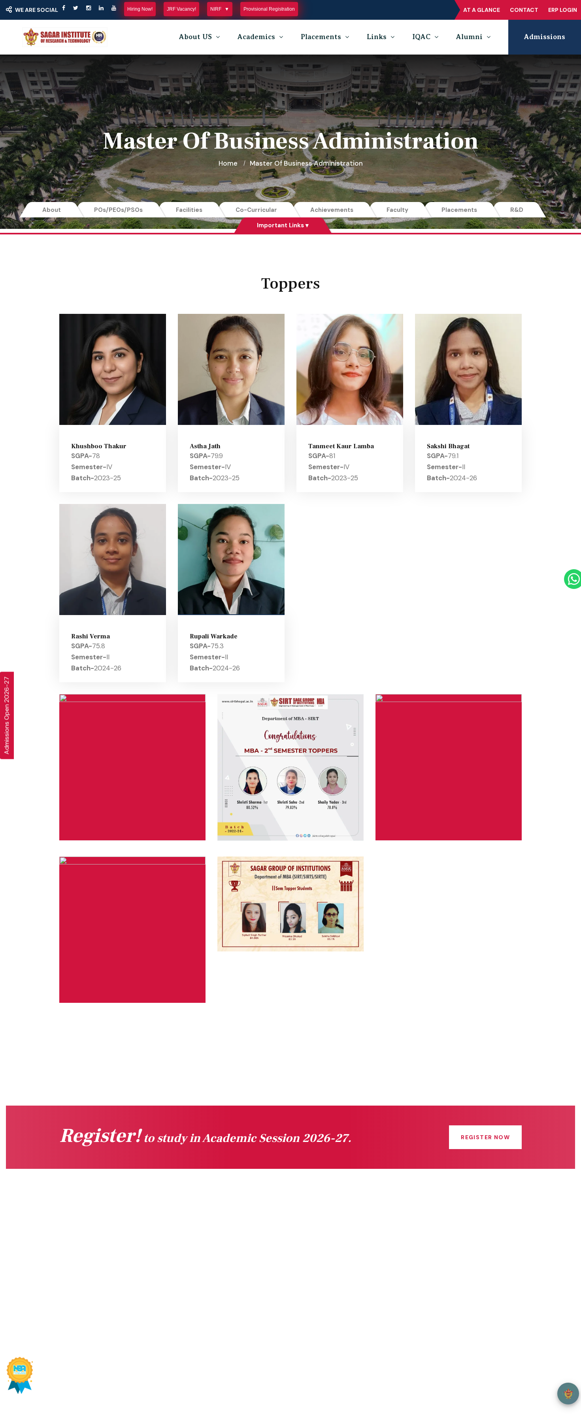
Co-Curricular (256, 210)
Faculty (397, 210)
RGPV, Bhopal (211, 1316)
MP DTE (202, 1253)
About (51, 210)
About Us (85, 1269)
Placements (321, 37)
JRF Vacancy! (181, 9)
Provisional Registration (269, 9)
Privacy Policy (419, 1381)
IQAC (421, 37)
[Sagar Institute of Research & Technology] (65, 37)
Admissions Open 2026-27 (6, 715)
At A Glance (481, 9)
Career (319, 1301)
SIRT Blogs (87, 1316)
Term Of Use (468, 1381)
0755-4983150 (452, 1263)
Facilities (189, 210)
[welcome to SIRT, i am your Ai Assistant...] (568, 1393)
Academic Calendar (339, 1237)
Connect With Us (97, 1237)
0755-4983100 (453, 1279)
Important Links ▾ (283, 225)
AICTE (199, 1237)
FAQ (314, 1285)
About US (195, 37)
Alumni (469, 37)
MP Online (205, 1285)
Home (228, 163)
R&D (516, 210)
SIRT (90, 1381)
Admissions (544, 37)
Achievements (331, 210)
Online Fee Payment (103, 1253)
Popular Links (286, 1346)
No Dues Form (330, 1253)
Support (509, 1381)
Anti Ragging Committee (109, 1301)
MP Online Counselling (224, 1301)
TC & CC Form (331, 1269)
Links (377, 37)
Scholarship (208, 1269)
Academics (256, 37)
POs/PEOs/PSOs (118, 210)
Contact (524, 9)
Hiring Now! (140, 9)
